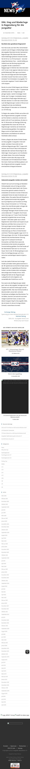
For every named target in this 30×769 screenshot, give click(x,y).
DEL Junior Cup (5, 449)
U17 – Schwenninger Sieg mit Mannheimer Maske (15, 350)
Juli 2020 (3, 634)
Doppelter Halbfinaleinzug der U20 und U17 (12, 436)
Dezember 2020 (5, 620)
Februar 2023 (5, 569)
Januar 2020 (4, 645)
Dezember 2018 (5, 682)
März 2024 (4, 541)
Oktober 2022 (5, 580)
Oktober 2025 (5, 504)
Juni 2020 (4, 637)
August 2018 (4, 693)
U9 (2, 483)
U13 (2, 469)
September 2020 (5, 628)
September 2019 (5, 656)
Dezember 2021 (5, 606)
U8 (2, 481)
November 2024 (5, 526)
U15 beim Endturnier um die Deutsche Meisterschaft (15, 416)
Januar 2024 (4, 546)
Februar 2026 (5, 498)
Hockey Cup (4, 461)
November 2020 (5, 623)
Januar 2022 (4, 603)
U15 (2, 472)
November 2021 (5, 609)
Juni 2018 (4, 699)
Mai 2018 (4, 702)
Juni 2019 (4, 665)
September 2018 (5, 690)
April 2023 (4, 563)
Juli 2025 (3, 510)
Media (3, 464)
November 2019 (5, 651)
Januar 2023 (4, 572)
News (18, 33)
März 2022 (4, 597)
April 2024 (4, 538)
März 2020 (4, 640)
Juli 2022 (3, 589)
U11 (2, 467)
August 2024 (4, 535)
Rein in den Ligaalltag (15, 374)
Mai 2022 (4, 591)
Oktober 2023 (5, 555)
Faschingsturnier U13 (6, 458)
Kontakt (5, 746)
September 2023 (5, 558)
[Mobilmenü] (28, 3)
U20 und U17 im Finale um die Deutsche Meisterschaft (14, 427)
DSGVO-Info (11, 748)
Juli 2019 (3, 662)
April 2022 (4, 594)
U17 (2, 475)
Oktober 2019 (5, 654)
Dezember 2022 (5, 575)
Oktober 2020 (5, 625)
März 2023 (4, 566)
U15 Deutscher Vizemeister (8, 430)
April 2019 (4, 671)
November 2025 (5, 501)
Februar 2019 (5, 676)
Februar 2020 (5, 642)
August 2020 (4, 631)
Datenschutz (22, 746)
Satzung (20, 748)
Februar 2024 (5, 544)
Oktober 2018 (5, 688)
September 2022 (5, 583)
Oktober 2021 (5, 611)
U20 (23, 33)
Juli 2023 (3, 560)
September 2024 (5, 532)
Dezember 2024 (5, 524)
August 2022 (4, 586)
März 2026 (4, 495)
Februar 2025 (5, 518)
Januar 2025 (4, 521)
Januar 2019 (4, 679)
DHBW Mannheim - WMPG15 (15, 760)
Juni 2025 (4, 512)
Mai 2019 (4, 668)
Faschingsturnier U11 (6, 455)
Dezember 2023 (5, 549)
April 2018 (4, 705)
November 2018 (5, 685)
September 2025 (5, 507)
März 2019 (4, 673)
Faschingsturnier (5, 452)
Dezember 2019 (5, 648)
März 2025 (4, 515)
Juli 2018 (3, 696)
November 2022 (5, 577)
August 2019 (4, 659)
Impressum (13, 746)
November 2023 (5, 552)
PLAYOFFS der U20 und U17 (8, 439)
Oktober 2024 (5, 529)
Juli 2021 (3, 617)
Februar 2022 (5, 600)
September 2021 (5, 614)
